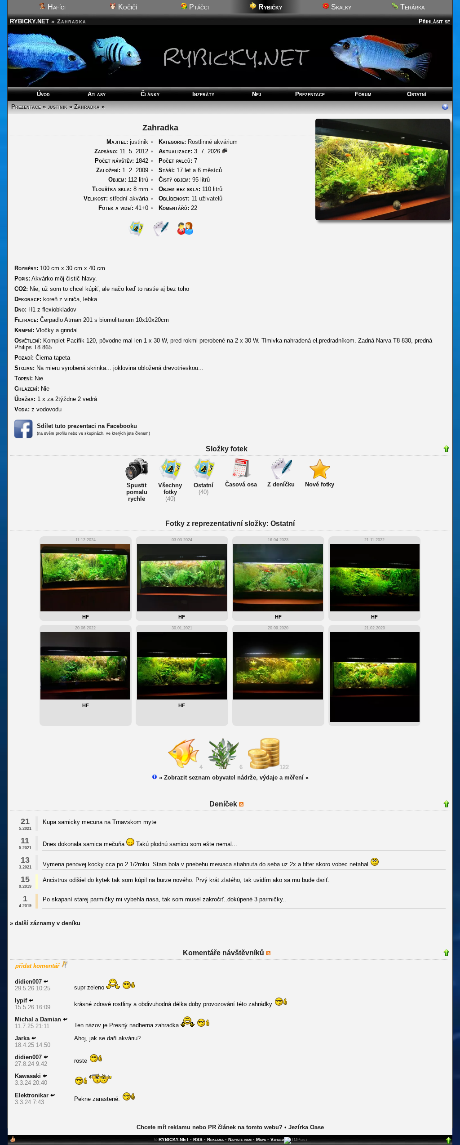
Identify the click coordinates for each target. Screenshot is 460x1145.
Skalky (340, 7)
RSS (198, 1139)
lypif (21, 1000)
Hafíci (56, 7)
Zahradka (87, 106)
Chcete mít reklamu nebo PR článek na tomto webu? (210, 1127)
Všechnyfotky (170, 488)
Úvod (43, 94)
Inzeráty (203, 94)
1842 (121, 160)
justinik (57, 106)
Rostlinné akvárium (213, 141)
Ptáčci (198, 7)
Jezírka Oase (306, 1127)
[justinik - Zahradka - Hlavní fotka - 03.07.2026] (382, 218)
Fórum (363, 94)
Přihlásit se (434, 21)
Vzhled (277, 1139)
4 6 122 (245, 767)
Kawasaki (28, 1076)
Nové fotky (319, 484)
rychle (136, 498)
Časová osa (241, 484)
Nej (256, 94)
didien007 (28, 981)
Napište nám (240, 1139)
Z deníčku (281, 484)
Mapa (261, 1139)
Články (150, 94)
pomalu (136, 492)
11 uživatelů (206, 198)
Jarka (22, 1038)
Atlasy (97, 94)
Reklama (215, 1139)
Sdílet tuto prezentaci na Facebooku (87, 426)
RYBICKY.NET (29, 21)
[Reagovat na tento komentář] (46, 981)
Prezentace (310, 94)
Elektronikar (32, 1095)
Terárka (411, 7)
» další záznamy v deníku (45, 923)
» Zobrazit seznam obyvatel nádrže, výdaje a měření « (233, 777)
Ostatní (416, 94)
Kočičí (126, 7)
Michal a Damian (38, 1019)
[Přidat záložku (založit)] (12, 1141)
